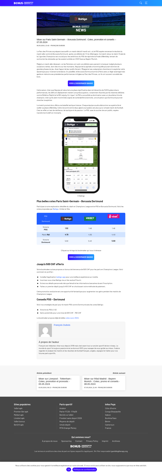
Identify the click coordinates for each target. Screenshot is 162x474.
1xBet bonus (19, 421)
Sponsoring (66, 441)
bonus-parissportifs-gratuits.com (26, 3)
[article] (66, 219)
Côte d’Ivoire (110, 408)
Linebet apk (19, 418)
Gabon (108, 415)
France (108, 428)
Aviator (62, 408)
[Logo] (81, 446)
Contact (78, 441)
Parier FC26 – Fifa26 (68, 411)
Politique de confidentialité (85, 469)
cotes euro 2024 (72, 318)
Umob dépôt (64, 424)
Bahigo (55, 209)
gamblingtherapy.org (119, 451)
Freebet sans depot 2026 (70, 418)
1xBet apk (18, 408)
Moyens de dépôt (67, 421)
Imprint (105, 441)
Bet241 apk (19, 424)
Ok (69, 469)
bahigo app (60, 277)
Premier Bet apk (21, 411)
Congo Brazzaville (113, 411)
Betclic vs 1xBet (66, 415)
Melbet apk (19, 415)
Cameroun (109, 424)
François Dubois (62, 325)
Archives (116, 441)
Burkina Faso (110, 418)
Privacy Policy (92, 441)
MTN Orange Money (67, 428)
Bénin (107, 421)
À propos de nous (49, 441)
